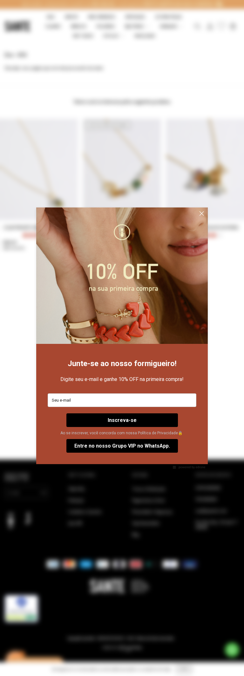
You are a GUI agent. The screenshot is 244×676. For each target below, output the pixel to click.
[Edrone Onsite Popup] (122, 338)
